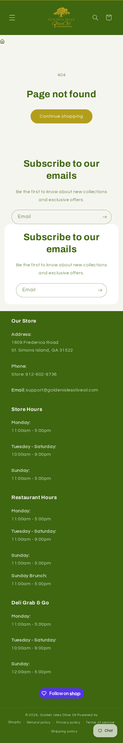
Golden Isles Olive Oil (58, 715)
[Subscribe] (104, 217)
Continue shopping (62, 116)
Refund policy (39, 722)
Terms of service (100, 722)
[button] (12, 17)
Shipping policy (64, 731)
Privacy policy (68, 722)
